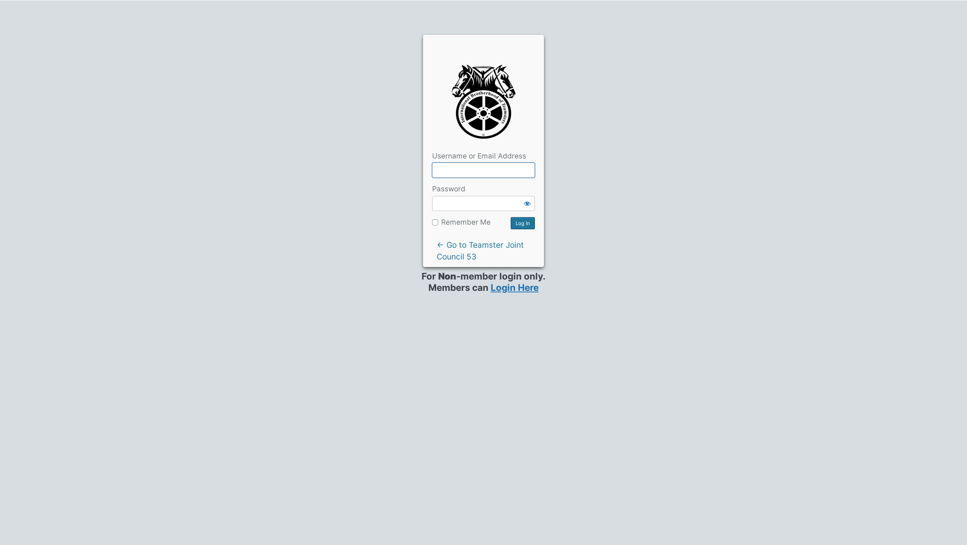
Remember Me (466, 222)
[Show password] (527, 203)
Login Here (515, 287)
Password (448, 189)
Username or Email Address (479, 156)
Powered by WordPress (483, 104)
